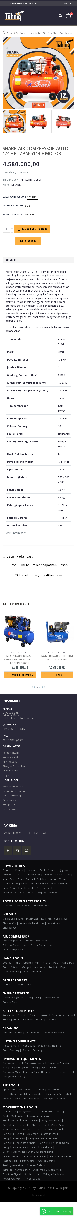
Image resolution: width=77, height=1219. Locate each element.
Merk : (7, 184)
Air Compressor (20, 652)
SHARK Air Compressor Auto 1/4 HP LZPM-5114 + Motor (35, 150)
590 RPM (30, 214)
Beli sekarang (28, 240)
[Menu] (53, 15)
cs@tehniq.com (13, 740)
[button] (33, 687)
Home (4, 30)
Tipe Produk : (11, 179)
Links (66, 3)
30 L (27, 205)
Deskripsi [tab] (11, 260)
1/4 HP (31, 196)
